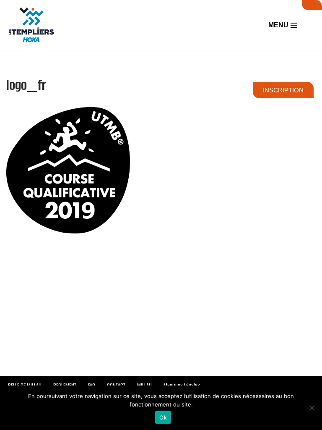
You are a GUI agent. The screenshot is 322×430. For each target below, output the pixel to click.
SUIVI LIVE (312, 5)
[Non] (311, 408)
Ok (163, 417)
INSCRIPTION (283, 90)
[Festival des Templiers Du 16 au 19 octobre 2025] (31, 25)
